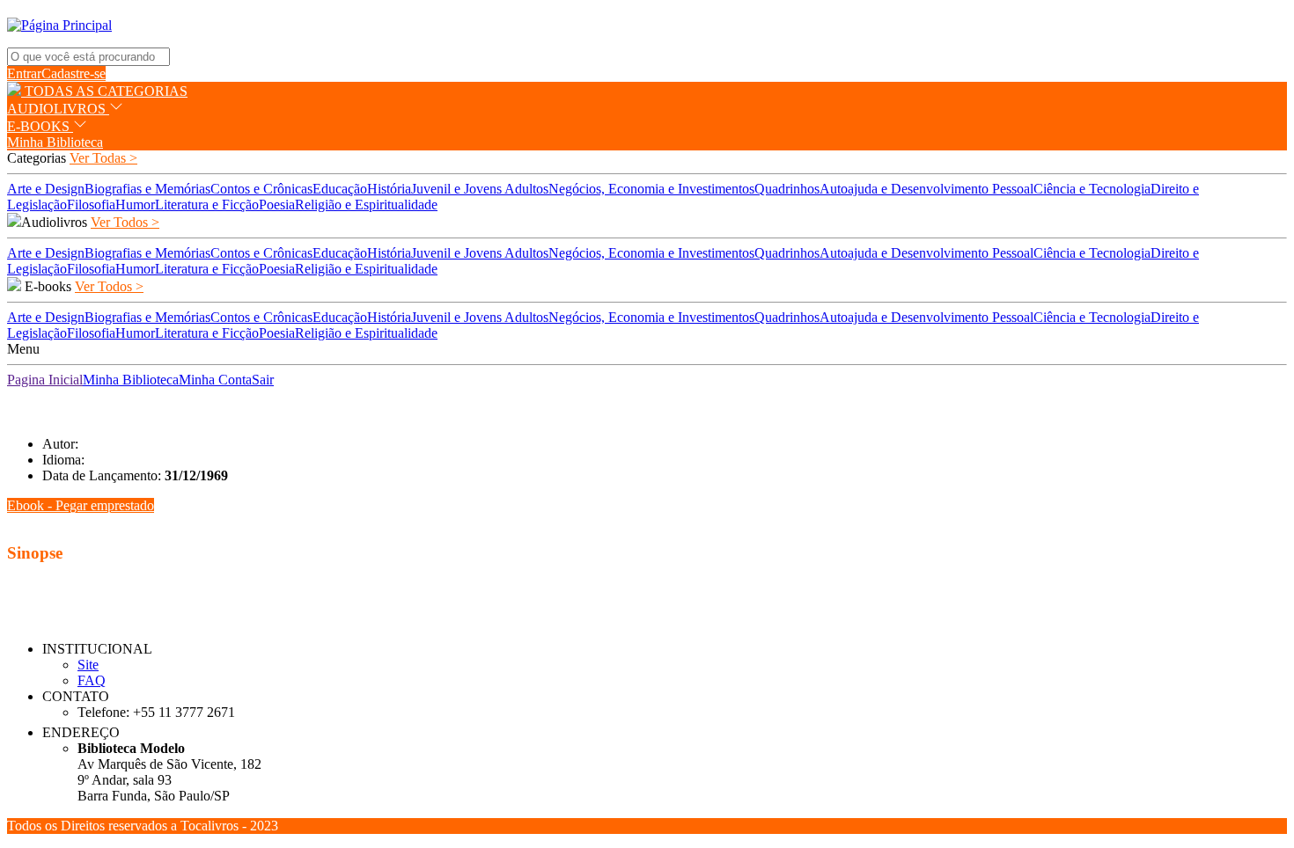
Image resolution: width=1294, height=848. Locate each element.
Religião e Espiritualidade (366, 204)
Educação (339, 188)
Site (88, 664)
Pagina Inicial (45, 379)
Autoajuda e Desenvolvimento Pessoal (926, 188)
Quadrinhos (787, 188)
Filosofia (91, 204)
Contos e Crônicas (261, 188)
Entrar (24, 73)
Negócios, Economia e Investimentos (651, 188)
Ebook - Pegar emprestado (80, 505)
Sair (263, 379)
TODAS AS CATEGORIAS (104, 91)
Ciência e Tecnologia (1092, 188)
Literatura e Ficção (207, 204)
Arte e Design (46, 188)
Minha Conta (215, 379)
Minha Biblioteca (55, 142)
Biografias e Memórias (147, 188)
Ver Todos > (125, 222)
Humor (135, 204)
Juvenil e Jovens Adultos (479, 188)
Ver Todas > (103, 157)
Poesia (277, 204)
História (389, 188)
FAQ (91, 680)
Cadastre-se (73, 73)
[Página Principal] (59, 25)
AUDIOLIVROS (58, 108)
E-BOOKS (40, 126)
